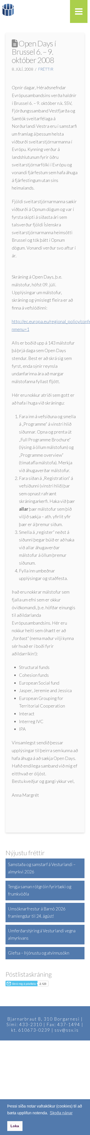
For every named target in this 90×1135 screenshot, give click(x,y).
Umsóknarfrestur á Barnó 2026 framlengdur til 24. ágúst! (37, 912)
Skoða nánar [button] (61, 1113)
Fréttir (45, 69)
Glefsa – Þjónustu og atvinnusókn (38, 953)
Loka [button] (14, 1126)
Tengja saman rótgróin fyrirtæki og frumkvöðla (39, 890)
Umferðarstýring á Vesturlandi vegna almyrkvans (42, 934)
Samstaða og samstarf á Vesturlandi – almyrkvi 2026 (42, 868)
